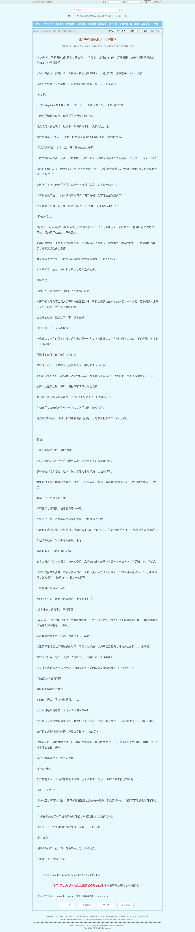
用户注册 (157, 2)
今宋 (116, 16)
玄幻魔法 (48, 24)
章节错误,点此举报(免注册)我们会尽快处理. (78, 885)
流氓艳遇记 (124, 46)
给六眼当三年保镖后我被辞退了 (114, 919)
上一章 (67, 905)
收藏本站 (49, 2)
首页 (38, 24)
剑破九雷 (130, 919)
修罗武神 (79, 46)
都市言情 (70, 24)
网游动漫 (102, 24)
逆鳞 (84, 46)
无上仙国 (73, 46)
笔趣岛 (49, 16)
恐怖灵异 (124, 24)
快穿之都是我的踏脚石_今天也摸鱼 (82, 925)
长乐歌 (101, 16)
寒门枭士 (109, 16)
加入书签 (125, 905)
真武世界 (96, 46)
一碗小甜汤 (68, 916)
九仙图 (131, 46)
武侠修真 (59, 24)
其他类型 (134, 24)
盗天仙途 (84, 16)
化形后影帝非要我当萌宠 (92, 919)
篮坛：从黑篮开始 (107, 916)
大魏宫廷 (110, 46)
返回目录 (87, 905)
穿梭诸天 (93, 16)
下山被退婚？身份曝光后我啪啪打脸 (86, 916)
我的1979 (103, 46)
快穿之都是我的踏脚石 (48, 31)
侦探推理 (91, 24)
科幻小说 (113, 24)
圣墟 (77, 16)
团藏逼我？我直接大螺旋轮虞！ (71, 919)
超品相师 (90, 46)
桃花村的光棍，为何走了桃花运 (126, 916)
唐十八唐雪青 (144, 916)
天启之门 (117, 46)
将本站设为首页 (38, 2)
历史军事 (81, 24)
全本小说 (145, 24)
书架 (156, 24)
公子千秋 (123, 16)
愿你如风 (59, 916)
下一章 (106, 905)
